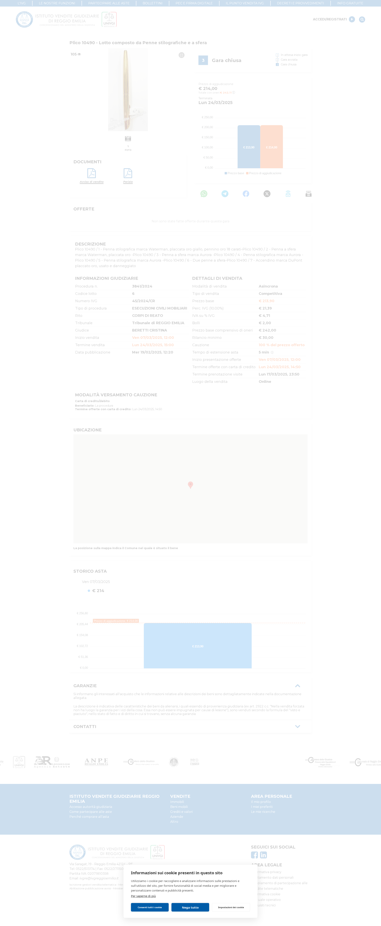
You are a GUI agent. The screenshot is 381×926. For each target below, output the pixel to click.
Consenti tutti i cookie (150, 907)
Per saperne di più (143, 896)
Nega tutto (190, 907)
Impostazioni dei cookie (231, 907)
